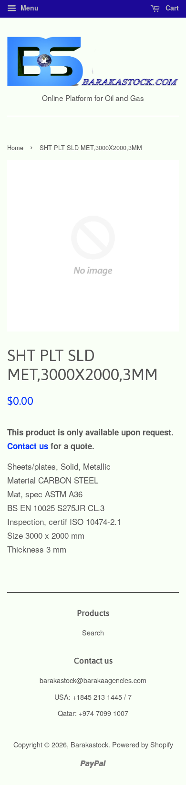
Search (93, 632)
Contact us (27, 446)
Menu (29, 7)
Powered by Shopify (142, 744)
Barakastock (89, 744)
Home (15, 147)
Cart (171, 7)
